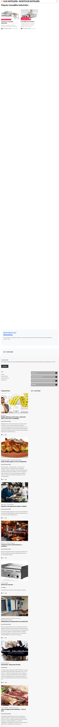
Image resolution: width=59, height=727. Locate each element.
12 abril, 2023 (9, 587)
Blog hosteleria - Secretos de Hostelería (21, 1)
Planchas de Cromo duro (7, 584)
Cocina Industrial (10, 504)
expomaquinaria (4, 667)
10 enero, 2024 (15, 509)
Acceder (2, 374)
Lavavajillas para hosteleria (27, 21)
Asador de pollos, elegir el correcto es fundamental (13, 461)
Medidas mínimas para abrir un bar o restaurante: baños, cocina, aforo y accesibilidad (13, 417)
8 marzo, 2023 (15, 624)
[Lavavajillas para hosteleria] (29, 14)
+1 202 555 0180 (4, 360)
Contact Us (4, 366)
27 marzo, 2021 (11, 667)
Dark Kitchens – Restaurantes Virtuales (10, 664)
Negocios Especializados (16, 460)
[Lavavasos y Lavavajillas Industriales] (9, 14)
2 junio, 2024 (14, 464)
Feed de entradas (4, 376)
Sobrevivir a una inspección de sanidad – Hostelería (14, 506)
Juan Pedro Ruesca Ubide (7, 28)
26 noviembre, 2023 (16, 549)
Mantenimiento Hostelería (6, 619)
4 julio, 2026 (14, 421)
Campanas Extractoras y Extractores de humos (10, 618)
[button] (2, 1)
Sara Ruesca (3, 587)
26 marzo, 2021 (15, 713)
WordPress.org (3, 379)
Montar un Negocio (11, 543)
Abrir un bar (3, 415)
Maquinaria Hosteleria (6, 19)
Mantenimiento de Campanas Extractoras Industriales (14, 621)
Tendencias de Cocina (13, 707)
